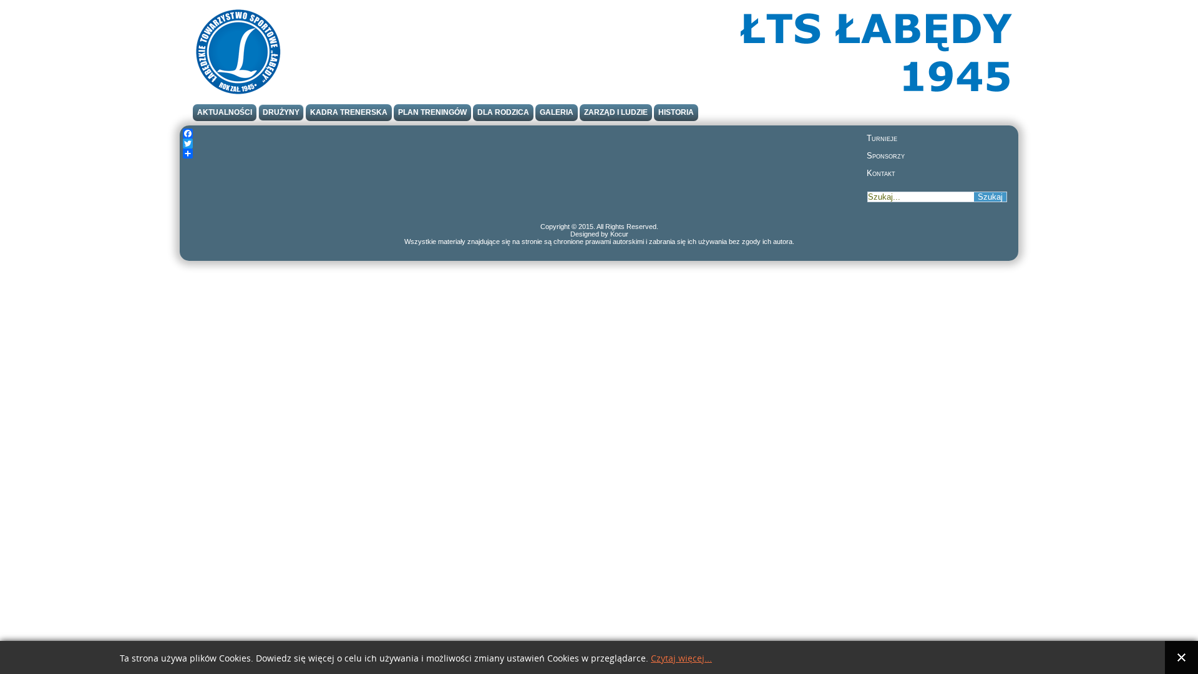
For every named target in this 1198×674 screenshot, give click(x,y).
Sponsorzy (886, 155)
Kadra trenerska (348, 112)
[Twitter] (521, 144)
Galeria (556, 112)
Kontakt (881, 173)
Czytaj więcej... (681, 658)
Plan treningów (432, 112)
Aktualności (224, 112)
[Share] (521, 154)
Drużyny (281, 112)
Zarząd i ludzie (616, 112)
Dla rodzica (503, 112)
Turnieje (882, 138)
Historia (676, 112)
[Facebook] (521, 134)
